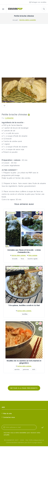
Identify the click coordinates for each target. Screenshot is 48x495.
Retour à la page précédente (24, 388)
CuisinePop (11, 213)
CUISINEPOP (9, 440)
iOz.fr (29, 442)
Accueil (15, 20)
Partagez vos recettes (38, 2)
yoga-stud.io (37, 442)
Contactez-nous (9, 417)
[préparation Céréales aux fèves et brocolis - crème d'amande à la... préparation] (24, 229)
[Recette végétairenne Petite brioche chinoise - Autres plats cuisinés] (14, 8)
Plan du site (7, 413)
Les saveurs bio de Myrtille (17, 268)
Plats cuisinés (32, 255)
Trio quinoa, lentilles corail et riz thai (24, 305)
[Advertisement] (24, 51)
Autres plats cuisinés (27, 20)
